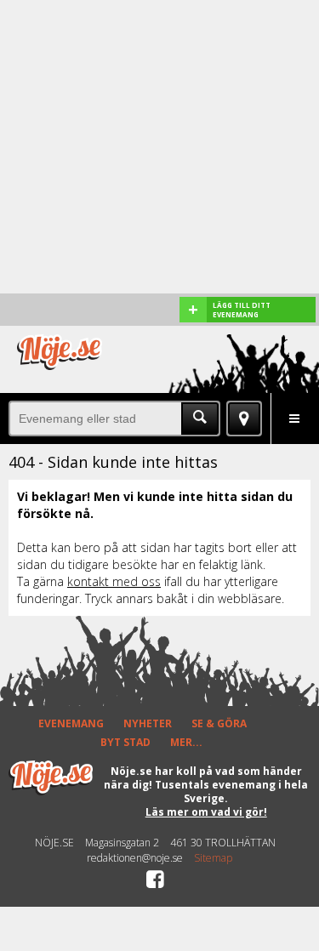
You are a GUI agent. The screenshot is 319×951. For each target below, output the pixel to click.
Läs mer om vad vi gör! (206, 812)
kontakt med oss (114, 581)
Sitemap (213, 858)
